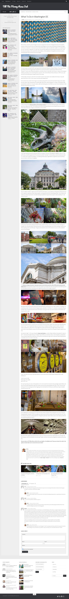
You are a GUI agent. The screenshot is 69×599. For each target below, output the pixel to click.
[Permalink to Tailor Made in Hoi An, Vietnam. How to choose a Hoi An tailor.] (5, 47)
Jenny (23, 19)
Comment (23, 534)
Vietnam (12, 46)
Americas (23, 11)
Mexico (9, 31)
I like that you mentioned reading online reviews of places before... (11, 577)
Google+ (44, 457)
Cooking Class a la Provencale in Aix (43, 473)
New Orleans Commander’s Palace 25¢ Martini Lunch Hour (28, 565)
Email (46, 541)
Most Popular (13, 31)
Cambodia (11, 53)
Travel (9, 32)
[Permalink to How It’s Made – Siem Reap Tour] (5, 55)
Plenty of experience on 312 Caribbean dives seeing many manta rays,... (11, 571)
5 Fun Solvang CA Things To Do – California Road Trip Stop (28, 571)
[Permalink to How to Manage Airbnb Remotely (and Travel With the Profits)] (5, 99)
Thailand (14, 91)
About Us (18, 1)
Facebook (47, 457)
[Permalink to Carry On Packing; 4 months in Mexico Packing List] (5, 40)
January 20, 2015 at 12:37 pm (31, 486)
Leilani (25, 498)
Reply (25, 501)
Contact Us (24, 1)
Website (23, 545)
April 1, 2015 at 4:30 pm (33, 524)
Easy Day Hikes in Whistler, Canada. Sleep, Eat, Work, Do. (28, 587)
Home (3, 1)
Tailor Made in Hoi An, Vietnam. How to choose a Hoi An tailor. (12, 48)
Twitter (41, 457)
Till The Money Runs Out (15, 6)
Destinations (7, 1)
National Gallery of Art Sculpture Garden (38, 104)
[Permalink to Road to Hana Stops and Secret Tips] (5, 85)
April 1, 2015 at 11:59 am (32, 508)
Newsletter (29, 1)
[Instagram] (15, 11)
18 (65, 466)
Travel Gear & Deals (14, 39)
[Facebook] (13, 11)
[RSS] (12, 11)
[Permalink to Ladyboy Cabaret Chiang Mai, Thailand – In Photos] (5, 115)
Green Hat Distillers (42, 333)
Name (23, 541)
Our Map (13, 1)
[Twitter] (10, 11)
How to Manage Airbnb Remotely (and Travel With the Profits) (12, 100)
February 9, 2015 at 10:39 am (31, 498)
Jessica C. (25, 508)
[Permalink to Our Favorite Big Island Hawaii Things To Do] (5, 62)
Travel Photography (11, 69)
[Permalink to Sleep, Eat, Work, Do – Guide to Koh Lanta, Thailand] (5, 92)
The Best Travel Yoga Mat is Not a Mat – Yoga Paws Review (12, 109)
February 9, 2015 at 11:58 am (34, 503)
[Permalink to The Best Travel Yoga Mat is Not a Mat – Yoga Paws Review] (5, 107)
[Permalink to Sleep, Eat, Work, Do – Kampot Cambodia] (5, 77)
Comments (25, 483)
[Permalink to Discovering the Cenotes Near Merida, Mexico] (5, 69)
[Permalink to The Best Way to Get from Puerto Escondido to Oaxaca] (5, 32)
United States (35, 11)
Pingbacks (33, 483)
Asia (8, 45)
